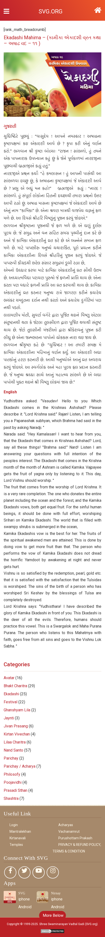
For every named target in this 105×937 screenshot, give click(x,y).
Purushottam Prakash (75, 838)
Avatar (9, 678)
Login (14, 825)
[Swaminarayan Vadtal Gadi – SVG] (97, 10)
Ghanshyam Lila (17, 710)
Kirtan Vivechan (17, 734)
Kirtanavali (18, 838)
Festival (10, 702)
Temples (16, 845)
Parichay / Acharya (19, 766)
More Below (52, 915)
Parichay (11, 758)
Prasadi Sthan (15, 790)
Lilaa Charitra (15, 742)
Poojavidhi (12, 782)
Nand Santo (13, 750)
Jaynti (9, 718)
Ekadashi (11, 694)
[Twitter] (24, 872)
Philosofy (12, 774)
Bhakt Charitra (15, 686)
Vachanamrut (69, 831)
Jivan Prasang (16, 726)
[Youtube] (38, 872)
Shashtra (11, 798)
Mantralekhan (20, 831)
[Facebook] (10, 872)
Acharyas (65, 825)
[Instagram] (53, 872)
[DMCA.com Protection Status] (52, 930)
